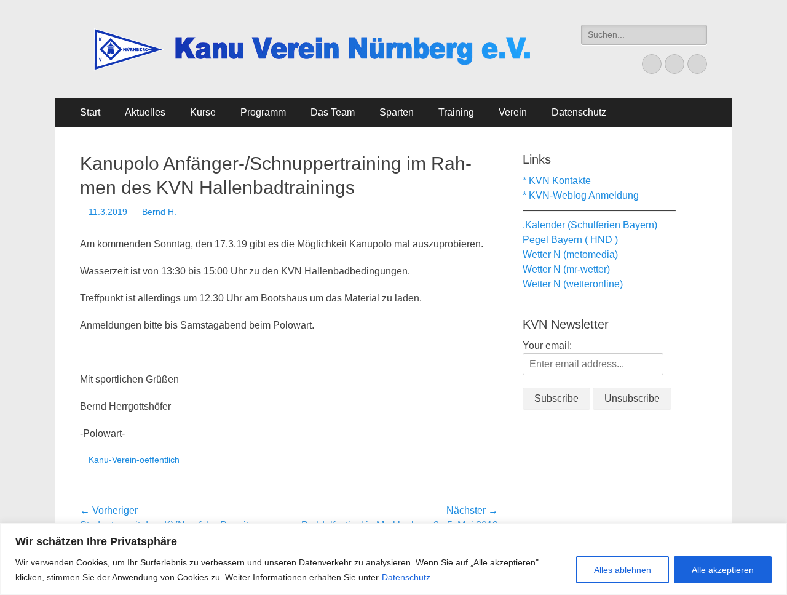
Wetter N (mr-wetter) (566, 269)
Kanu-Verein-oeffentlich (134, 460)
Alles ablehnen (622, 570)
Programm (263, 112)
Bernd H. (159, 212)
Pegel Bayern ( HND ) (570, 239)
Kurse (203, 112)
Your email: (547, 345)
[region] (393, 559)
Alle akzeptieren (723, 570)
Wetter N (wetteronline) (573, 284)
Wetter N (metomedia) (570, 254)
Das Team (332, 112)
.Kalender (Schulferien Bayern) (590, 225)
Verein (513, 112)
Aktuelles (145, 112)
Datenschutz (406, 577)
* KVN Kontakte (557, 180)
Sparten (396, 112)
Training (456, 112)
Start (90, 112)
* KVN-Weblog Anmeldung (581, 195)
